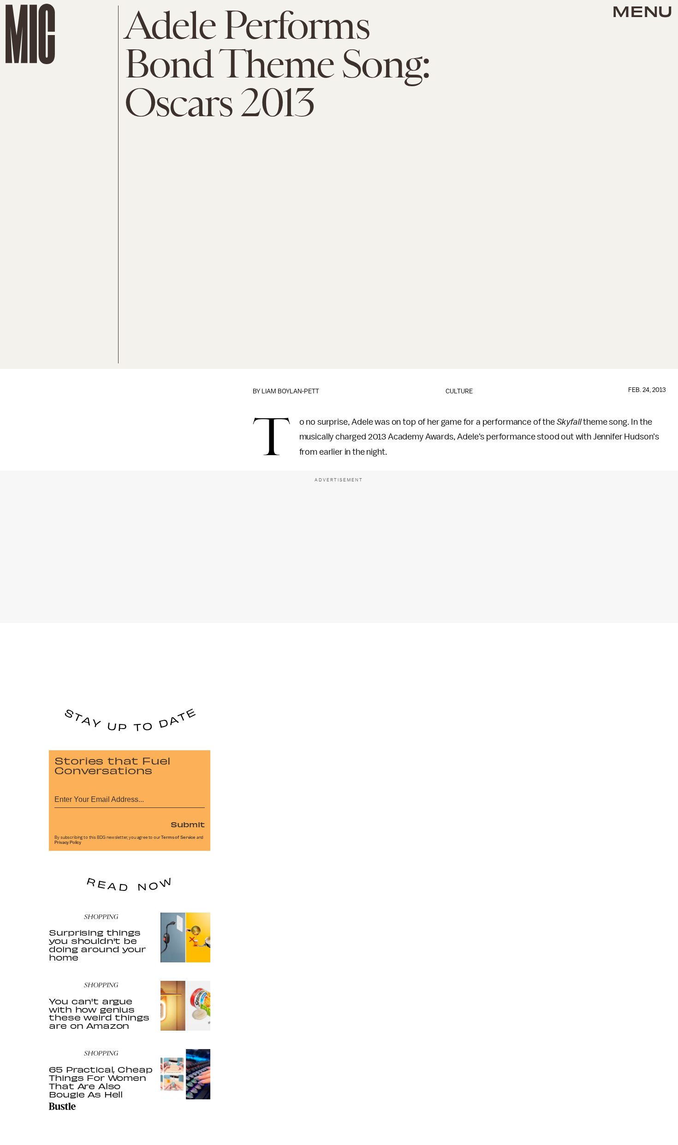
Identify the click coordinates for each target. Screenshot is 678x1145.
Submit (188, 824)
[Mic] (30, 34)
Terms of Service (178, 837)
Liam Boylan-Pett (290, 391)
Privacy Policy (67, 842)
